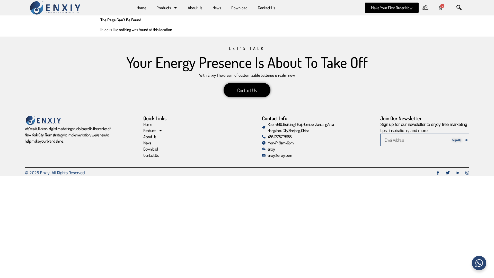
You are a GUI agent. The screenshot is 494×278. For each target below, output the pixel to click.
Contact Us (266, 7)
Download (239, 7)
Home (141, 7)
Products (163, 7)
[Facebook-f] (438, 173)
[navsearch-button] (459, 8)
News (217, 7)
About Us (195, 7)
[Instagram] (467, 173)
